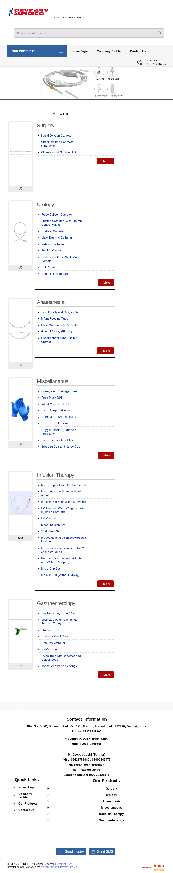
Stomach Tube (51, 630)
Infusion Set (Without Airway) (60, 575)
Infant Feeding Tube (54, 318)
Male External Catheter (56, 237)
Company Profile (109, 51)
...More (105, 161)
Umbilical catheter (53, 643)
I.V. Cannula (49, 518)
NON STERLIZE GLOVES (58, 417)
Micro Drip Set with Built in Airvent (63, 485)
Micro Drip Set (50, 568)
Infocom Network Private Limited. (59, 867)
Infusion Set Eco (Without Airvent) (63, 501)
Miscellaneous (52, 381)
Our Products (23, 51)
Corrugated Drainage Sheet (59, 391)
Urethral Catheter (53, 231)
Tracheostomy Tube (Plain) (59, 613)
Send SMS (105, 851)
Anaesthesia (50, 302)
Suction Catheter (52, 250)
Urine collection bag (54, 273)
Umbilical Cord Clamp (55, 636)
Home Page (79, 51)
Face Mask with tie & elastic (59, 325)
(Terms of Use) (63, 864)
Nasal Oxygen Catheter (56, 135)
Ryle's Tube (49, 649)
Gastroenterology (56, 603)
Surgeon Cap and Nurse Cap (60, 446)
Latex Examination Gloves (58, 440)
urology (45, 204)
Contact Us (138, 51)
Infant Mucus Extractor (56, 404)
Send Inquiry (74, 851)
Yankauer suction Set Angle (59, 666)
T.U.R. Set (48, 267)
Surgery (45, 125)
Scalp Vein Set (50, 531)
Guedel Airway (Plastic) (56, 331)
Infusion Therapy (55, 475)
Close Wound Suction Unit (58, 152)
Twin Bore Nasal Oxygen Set (60, 312)
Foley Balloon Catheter (56, 214)
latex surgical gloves (54, 423)
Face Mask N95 (51, 397)
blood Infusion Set (53, 524)
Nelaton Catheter (52, 244)
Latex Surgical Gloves (55, 410)
